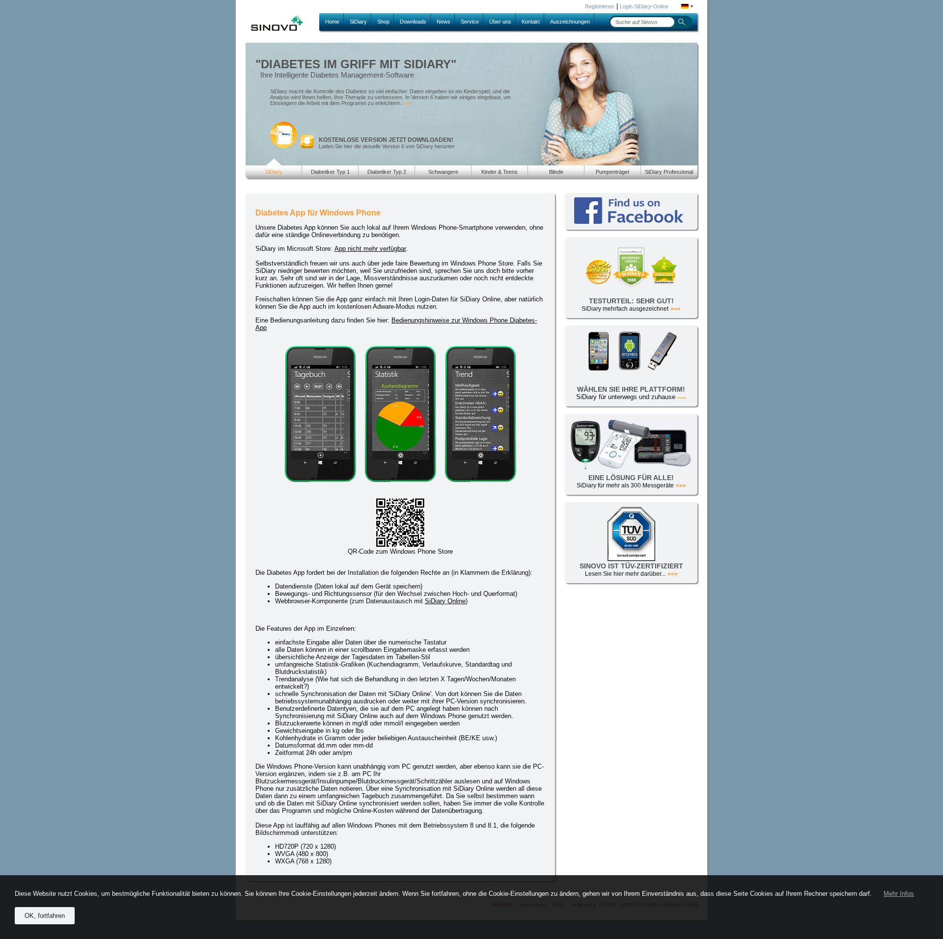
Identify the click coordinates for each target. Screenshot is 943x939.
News (443, 22)
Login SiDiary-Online (644, 6)
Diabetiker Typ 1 (330, 172)
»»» (407, 103)
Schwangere (443, 172)
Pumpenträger (613, 172)
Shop (383, 22)
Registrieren (599, 6)
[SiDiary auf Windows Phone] (323, 480)
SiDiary (358, 22)
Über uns (500, 22)
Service (470, 22)
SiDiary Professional (669, 172)
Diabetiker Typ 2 (386, 172)
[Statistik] (403, 480)
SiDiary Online (445, 601)
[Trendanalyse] (480, 480)
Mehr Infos (899, 893)
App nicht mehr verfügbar (370, 248)
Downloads (413, 22)
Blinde (556, 172)
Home (332, 22)
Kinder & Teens (499, 172)
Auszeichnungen (570, 22)
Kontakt (531, 22)
